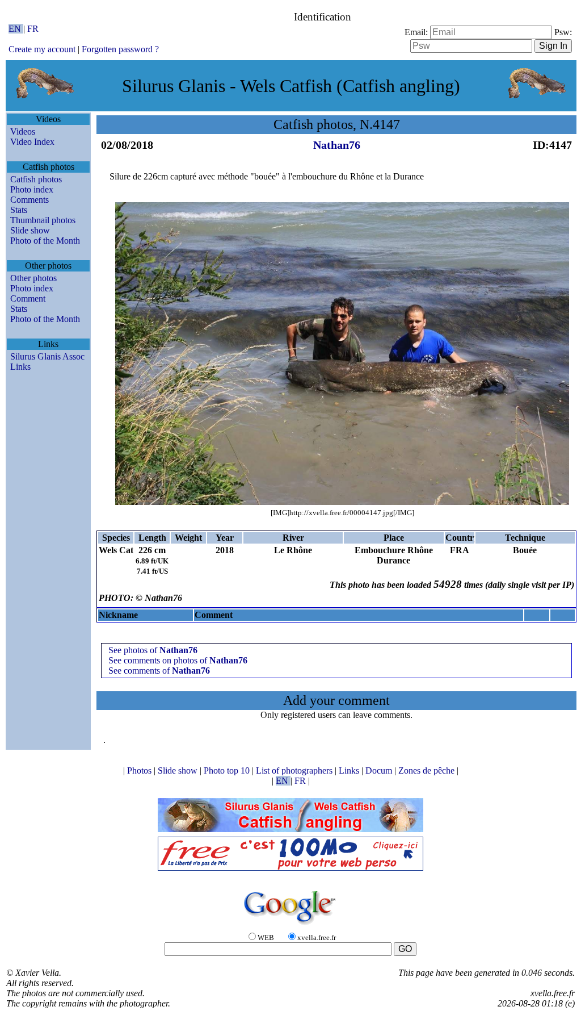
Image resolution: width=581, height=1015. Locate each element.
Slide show (30, 230)
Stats (18, 210)
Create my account (42, 49)
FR (33, 29)
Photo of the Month (45, 240)
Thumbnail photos (42, 220)
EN (16, 29)
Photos (140, 770)
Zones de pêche (427, 770)
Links (20, 366)
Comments (29, 199)
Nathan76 (336, 145)
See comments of (159, 670)
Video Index (32, 142)
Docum (379, 770)
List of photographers (295, 770)
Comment (27, 298)
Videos (22, 131)
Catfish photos (36, 179)
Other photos (33, 278)
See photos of (152, 650)
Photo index (31, 189)
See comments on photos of (177, 660)
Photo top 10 (228, 770)
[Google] (290, 925)
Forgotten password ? (120, 49)
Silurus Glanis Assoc (47, 356)
